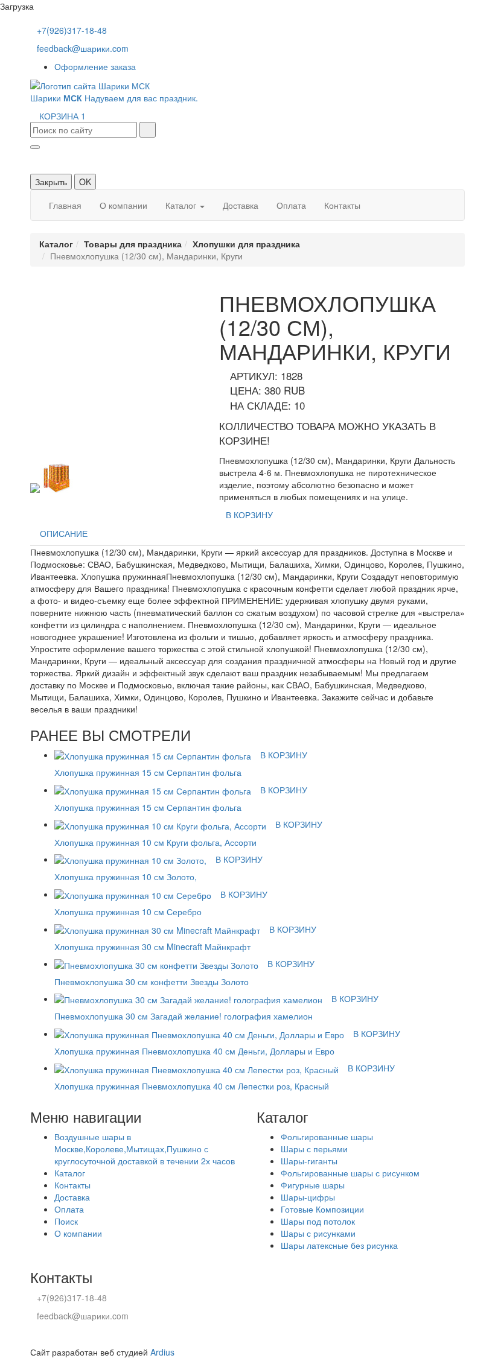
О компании (123, 205)
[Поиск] (147, 130)
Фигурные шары (313, 1185)
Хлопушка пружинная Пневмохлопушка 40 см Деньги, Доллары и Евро (194, 1051)
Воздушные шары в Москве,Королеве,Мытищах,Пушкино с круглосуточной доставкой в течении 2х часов (144, 1149)
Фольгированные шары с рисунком (350, 1173)
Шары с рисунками (318, 1233)
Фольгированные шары (327, 1137)
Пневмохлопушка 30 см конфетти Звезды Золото (151, 981)
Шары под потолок (318, 1221)
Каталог (182, 205)
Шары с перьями (314, 1149)
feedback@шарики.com (83, 48)
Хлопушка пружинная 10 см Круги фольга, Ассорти (155, 842)
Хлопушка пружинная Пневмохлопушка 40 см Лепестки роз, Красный (191, 1086)
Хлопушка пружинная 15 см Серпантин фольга (147, 772)
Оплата (291, 205)
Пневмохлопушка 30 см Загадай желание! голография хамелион (183, 1016)
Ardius (162, 1352)
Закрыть (51, 182)
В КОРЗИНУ (249, 515)
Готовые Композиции (322, 1209)
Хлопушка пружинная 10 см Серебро (128, 912)
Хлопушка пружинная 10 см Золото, (125, 877)
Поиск (66, 1221)
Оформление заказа (95, 66)
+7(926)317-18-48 (72, 30)
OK (85, 182)
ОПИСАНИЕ (64, 533)
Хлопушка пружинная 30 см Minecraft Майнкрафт (152, 947)
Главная (65, 205)
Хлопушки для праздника (246, 244)
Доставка (240, 205)
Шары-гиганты (309, 1161)
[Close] (35, 147)
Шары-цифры (308, 1197)
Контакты (342, 205)
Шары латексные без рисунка (339, 1245)
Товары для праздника (133, 244)
